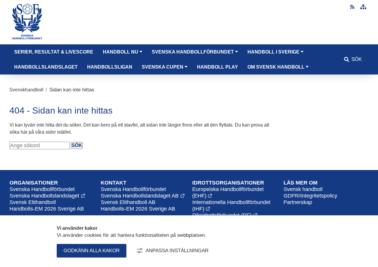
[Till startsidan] (27, 40)
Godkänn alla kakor (91, 250)
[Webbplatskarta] (363, 6)
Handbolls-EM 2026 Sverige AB (138, 208)
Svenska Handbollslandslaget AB (143, 195)
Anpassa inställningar (177, 250)
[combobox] (39, 145)
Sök (356, 59)
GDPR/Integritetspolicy (310, 195)
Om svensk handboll (275, 66)
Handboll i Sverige (273, 51)
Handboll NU (120, 51)
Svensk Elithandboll (32, 202)
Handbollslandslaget (46, 66)
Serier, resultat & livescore (53, 51)
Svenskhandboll (26, 89)
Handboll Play (217, 66)
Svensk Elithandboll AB (128, 202)
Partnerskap (298, 202)
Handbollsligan (109, 66)
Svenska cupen (162, 66)
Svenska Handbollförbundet (193, 51)
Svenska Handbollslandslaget (47, 195)
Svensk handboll (303, 189)
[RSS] (353, 6)
